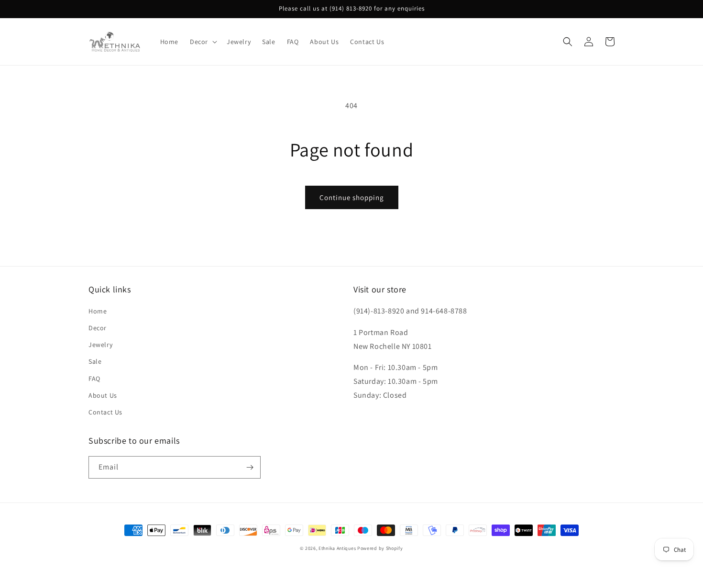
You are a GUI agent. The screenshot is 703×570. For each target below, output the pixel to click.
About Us (102, 395)
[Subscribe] (249, 467)
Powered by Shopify (380, 548)
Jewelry (100, 344)
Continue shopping (351, 197)
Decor (97, 328)
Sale (94, 361)
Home (97, 311)
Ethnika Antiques (337, 548)
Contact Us (105, 412)
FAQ (94, 378)
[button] (202, 42)
